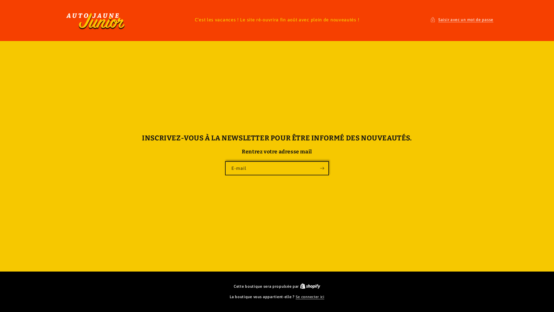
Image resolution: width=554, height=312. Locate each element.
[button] (461, 19)
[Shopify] (310, 286)
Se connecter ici (310, 297)
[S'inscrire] (322, 168)
